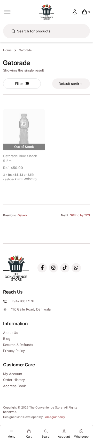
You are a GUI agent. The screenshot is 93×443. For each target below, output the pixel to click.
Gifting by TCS (80, 215)
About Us (10, 333)
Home (7, 50)
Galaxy (22, 215)
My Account (12, 374)
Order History (14, 380)
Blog (6, 338)
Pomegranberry (54, 417)
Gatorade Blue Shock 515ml (20, 158)
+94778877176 (22, 301)
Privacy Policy (14, 351)
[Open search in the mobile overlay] (46, 31)
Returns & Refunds (18, 345)
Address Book (14, 386)
